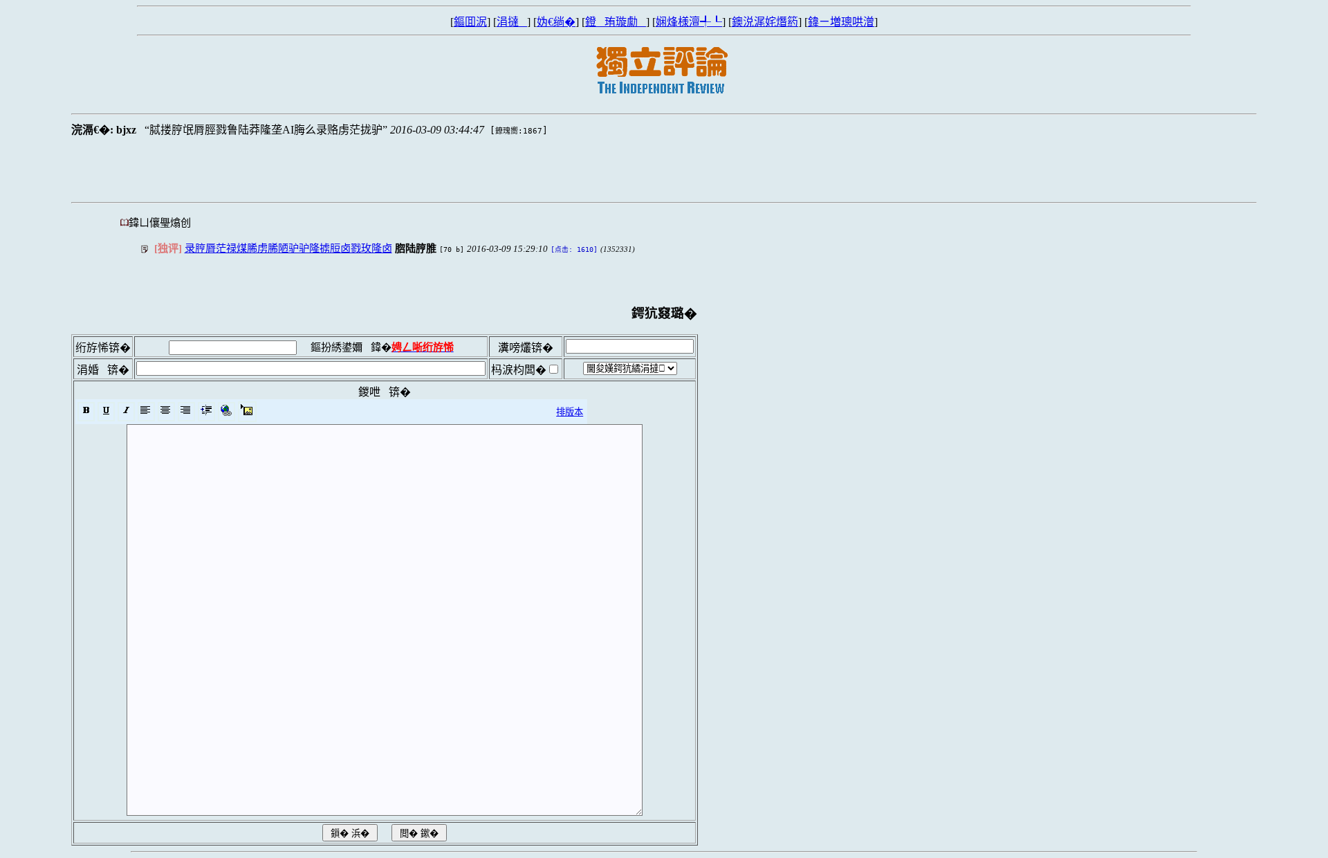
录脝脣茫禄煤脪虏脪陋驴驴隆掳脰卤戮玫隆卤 (288, 248)
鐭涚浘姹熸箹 (765, 22)
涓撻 (512, 22)
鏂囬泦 (470, 22)
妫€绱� (556, 22)
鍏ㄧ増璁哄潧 (841, 22)
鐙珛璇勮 (615, 22)
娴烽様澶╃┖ (689, 22)
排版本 (569, 412)
